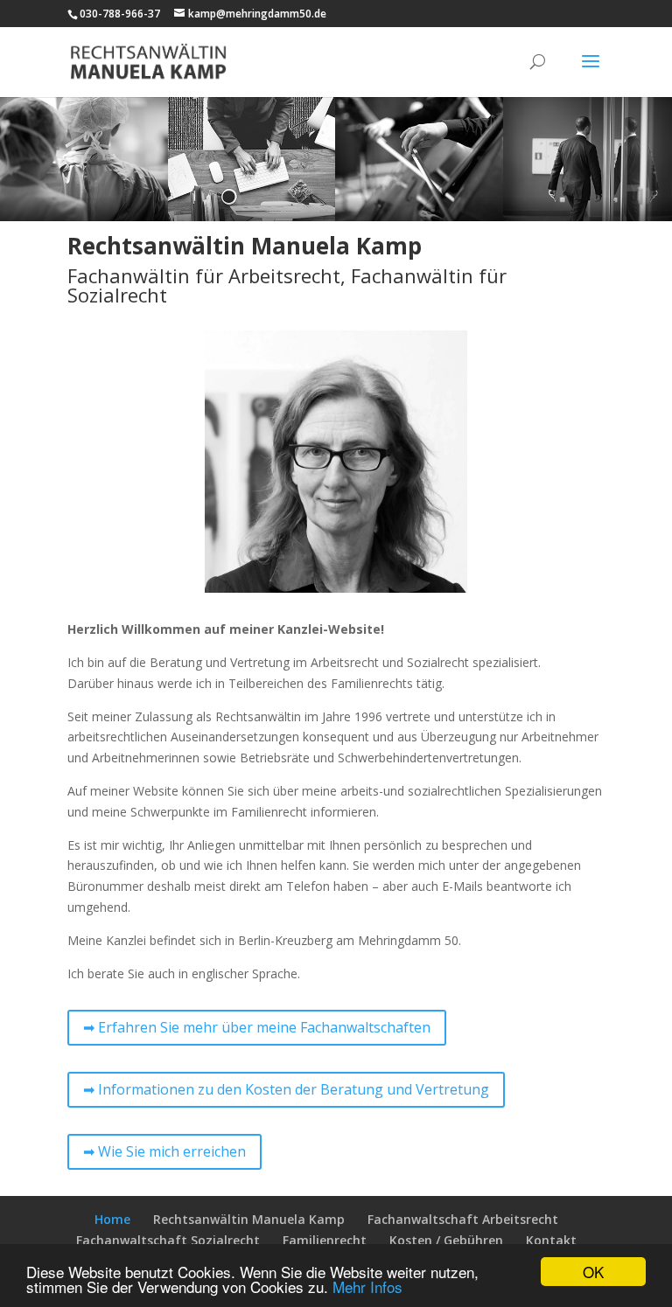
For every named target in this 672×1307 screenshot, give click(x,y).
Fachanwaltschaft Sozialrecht (168, 1240)
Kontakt (551, 1240)
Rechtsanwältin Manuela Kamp (249, 1219)
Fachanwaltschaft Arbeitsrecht (463, 1219)
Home (112, 1219)
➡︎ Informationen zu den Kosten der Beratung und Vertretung (286, 1089)
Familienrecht (325, 1240)
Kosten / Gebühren (446, 1240)
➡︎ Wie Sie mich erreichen (164, 1151)
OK (593, 1272)
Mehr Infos (367, 1286)
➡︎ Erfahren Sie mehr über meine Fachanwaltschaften (256, 1027)
